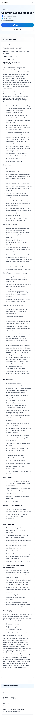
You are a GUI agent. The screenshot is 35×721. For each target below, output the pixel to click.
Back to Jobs (6, 9)
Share (17, 29)
